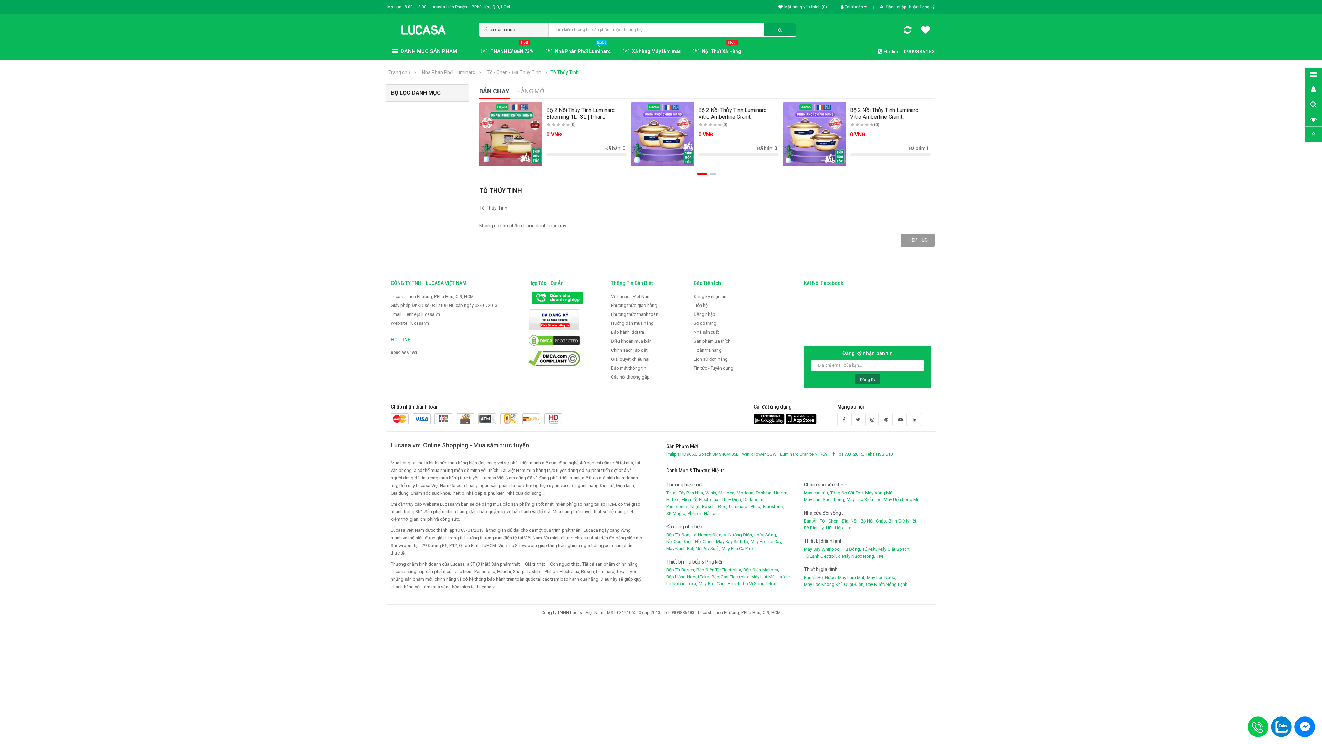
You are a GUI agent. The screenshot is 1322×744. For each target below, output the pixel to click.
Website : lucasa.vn (410, 323)
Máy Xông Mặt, (880, 492)
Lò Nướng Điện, (707, 534)
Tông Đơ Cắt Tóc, (847, 492)
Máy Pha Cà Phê (737, 548)
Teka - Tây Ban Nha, (685, 492)
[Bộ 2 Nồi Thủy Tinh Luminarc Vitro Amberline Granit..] (662, 134)
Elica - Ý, (689, 499)
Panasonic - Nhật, (683, 506)
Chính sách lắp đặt (629, 350)
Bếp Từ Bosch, (680, 569)
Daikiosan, (753, 499)
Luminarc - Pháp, (745, 506)
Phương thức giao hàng (634, 305)
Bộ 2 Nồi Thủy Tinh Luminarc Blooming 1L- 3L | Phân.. (580, 113)
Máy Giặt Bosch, (894, 549)
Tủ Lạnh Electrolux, (822, 556)
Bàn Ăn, (811, 521)
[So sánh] (907, 31)
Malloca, (726, 492)
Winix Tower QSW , (760, 454)
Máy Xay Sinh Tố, (732, 541)
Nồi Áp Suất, (708, 548)
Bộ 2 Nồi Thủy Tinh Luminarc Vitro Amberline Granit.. (732, 113)
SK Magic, (676, 513)
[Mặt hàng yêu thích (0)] (925, 31)
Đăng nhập (896, 6)
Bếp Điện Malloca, (761, 569)
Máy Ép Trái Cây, (766, 541)
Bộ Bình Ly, (814, 527)
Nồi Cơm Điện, (680, 541)
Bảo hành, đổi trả (627, 332)
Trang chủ (399, 72)
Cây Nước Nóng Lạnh (886, 584)
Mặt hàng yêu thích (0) (805, 6)
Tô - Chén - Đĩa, (834, 521)
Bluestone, (773, 506)
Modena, (745, 492)
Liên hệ (701, 305)
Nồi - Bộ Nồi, (862, 521)
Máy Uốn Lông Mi (901, 499)
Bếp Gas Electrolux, (731, 576)
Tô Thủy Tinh (564, 72)
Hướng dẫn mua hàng (632, 323)
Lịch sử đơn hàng (711, 359)
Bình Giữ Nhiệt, (903, 521)
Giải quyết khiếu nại (630, 359)
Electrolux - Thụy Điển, (720, 499)
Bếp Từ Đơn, (678, 534)
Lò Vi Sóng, (765, 534)
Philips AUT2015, (847, 454)
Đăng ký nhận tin (710, 296)
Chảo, (881, 521)
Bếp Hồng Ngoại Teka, (688, 576)
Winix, (711, 492)
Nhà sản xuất (706, 332)
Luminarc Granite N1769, (804, 454)
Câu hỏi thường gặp (630, 377)
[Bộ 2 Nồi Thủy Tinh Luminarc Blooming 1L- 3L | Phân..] (511, 134)
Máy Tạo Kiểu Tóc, (864, 499)
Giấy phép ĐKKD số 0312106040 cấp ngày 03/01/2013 (444, 305)
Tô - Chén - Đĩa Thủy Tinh (514, 72)
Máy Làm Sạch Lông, (824, 499)
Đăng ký (927, 6)
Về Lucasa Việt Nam (631, 296)
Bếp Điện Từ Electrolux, (719, 569)
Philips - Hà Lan (703, 513)
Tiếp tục (917, 240)
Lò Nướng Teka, (681, 583)
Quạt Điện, (854, 584)
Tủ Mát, (869, 549)
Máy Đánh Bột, (680, 548)
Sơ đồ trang (705, 323)
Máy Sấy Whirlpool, (823, 549)
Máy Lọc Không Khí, (823, 584)
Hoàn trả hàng (708, 350)
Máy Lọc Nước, (881, 577)
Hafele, (673, 499)
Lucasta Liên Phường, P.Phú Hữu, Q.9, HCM (432, 296)
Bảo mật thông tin (628, 368)
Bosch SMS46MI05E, (719, 454)
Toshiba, (764, 492)
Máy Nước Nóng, (858, 556)
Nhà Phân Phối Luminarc (448, 72)
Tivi (880, 556)
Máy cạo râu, (816, 492)
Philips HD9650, (681, 454)
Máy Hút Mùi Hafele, (771, 576)
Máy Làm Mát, (851, 577)
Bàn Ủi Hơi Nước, (820, 577)
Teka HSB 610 (879, 454)
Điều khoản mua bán (631, 341)
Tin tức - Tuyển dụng (713, 368)
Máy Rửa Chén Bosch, (720, 583)
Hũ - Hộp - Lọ (838, 527)
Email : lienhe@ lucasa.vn (415, 314)
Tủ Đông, (852, 549)
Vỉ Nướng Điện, (738, 534)
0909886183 (919, 52)
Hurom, (781, 492)
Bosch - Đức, (714, 506)
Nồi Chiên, (705, 541)
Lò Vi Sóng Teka (759, 583)
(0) (573, 124)
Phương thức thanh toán (634, 314)
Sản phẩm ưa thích (712, 341)
